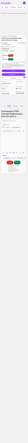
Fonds (8, 13)
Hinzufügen (13, 70)
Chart (9, 106)
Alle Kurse (15, 106)
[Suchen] (19, 131)
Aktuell (7, 7)
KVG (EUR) (12, 46)
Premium (19, 7)
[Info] (4, 127)
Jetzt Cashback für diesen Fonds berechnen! (10, 63)
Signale (14, 78)
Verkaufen (10, 55)
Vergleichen (12, 74)
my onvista (13, 7)
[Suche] (24, 7)
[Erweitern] (23, 74)
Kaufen (10, 59)
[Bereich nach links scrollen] (2, 106)
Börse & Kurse (3, 13)
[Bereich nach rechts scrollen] (24, 106)
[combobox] (11, 130)
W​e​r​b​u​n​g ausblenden (18, 23)
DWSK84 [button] (5, 43)
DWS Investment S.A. (8, 44)
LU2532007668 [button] (22, 43)
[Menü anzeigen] (2, 7)
